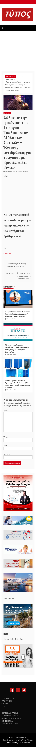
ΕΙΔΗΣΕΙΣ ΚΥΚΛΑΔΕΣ (10, 724)
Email (6, 445)
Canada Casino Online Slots (13, 639)
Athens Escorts (9, 598)
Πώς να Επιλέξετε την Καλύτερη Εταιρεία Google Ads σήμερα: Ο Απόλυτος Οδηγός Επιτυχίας (17, 313)
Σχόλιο (6, 411)
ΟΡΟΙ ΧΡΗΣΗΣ (7, 701)
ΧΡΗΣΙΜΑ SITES (8, 698)
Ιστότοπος (7, 454)
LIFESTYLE (7, 113)
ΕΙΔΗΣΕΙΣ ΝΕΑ (7, 721)
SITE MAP (5, 704)
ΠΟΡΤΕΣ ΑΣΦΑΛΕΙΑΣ (10, 713)
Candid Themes (24, 743)
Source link (7, 254)
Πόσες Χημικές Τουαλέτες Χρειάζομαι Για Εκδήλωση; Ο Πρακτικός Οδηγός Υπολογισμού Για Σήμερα (17, 384)
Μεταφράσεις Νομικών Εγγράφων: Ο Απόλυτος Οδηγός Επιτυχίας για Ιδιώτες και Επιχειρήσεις (17, 348)
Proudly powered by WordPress (14, 740)
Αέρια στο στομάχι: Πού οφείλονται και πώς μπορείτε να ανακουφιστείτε (18, 275)
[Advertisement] (18, 49)
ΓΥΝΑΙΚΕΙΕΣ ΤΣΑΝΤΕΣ (10, 716)
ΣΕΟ (3, 706)
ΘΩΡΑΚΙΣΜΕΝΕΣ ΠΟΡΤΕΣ (11, 718)
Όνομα (6, 437)
